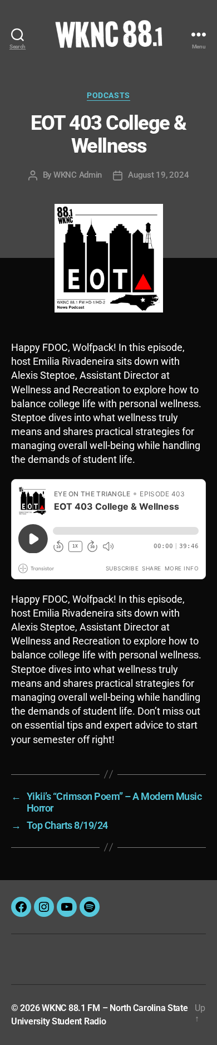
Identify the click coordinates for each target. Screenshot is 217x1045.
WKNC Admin (77, 175)
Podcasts (108, 95)
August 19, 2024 (158, 175)
